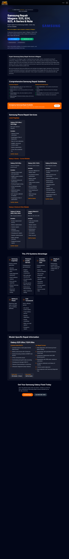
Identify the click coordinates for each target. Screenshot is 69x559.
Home (63, 2)
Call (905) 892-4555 (40, 394)
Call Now (57, 105)
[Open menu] (67, 3)
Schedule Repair (27, 394)
